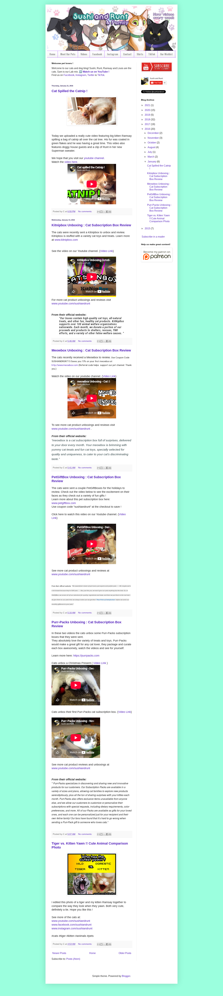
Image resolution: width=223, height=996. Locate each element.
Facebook (97, 54)
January (152, 161)
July (150, 152)
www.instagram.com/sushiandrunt (72, 928)
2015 (148, 228)
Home (52, 54)
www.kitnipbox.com (66, 239)
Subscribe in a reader (153, 236)
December (153, 133)
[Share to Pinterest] (110, 211)
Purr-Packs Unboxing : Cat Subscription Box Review (159, 208)
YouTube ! (103, 71)
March (151, 156)
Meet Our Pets (67, 54)
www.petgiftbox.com (64, 503)
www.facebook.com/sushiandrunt (71, 924)
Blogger (126, 976)
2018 (148, 119)
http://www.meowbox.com (65, 365)
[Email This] (98, 211)
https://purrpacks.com (86, 655)
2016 (148, 129)
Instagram (112, 54)
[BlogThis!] (101, 211)
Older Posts (125, 953)
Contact (127, 54)
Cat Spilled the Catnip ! (69, 91)
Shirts (140, 54)
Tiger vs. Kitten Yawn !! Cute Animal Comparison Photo (158, 218)
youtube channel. (94, 158)
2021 (148, 105)
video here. (71, 161)
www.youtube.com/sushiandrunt (71, 303)
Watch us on (90, 71)
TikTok (151, 54)
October (152, 142)
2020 (148, 110)
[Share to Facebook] (107, 211)
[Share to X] (104, 211)
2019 (148, 115)
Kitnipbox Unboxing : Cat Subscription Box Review (91, 225)
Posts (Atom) (73, 959)
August (152, 147)
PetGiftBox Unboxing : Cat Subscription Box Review (159, 197)
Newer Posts (59, 953)
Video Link (106, 251)
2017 (148, 124)
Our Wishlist (166, 54)
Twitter (91, 75)
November (153, 138)
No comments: (85, 211)
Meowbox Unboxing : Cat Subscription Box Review (91, 350)
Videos (84, 54)
